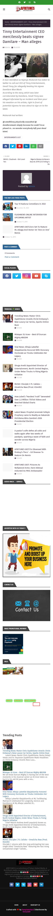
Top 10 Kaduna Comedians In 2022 (30, 204)
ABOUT (9, 701)
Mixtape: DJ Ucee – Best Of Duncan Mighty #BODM (30, 336)
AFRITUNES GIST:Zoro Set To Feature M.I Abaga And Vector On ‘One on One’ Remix (32, 230)
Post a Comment (12, 257)
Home (7, 22)
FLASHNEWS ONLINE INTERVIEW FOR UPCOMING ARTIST (31, 216)
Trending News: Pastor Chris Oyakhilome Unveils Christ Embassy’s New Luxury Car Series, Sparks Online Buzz (32, 320)
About (25, 905)
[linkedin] (41, 885)
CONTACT (18, 701)
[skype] (34, 2)
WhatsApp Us (35, 905)
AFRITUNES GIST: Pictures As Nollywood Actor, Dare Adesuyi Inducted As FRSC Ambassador (29, 468)
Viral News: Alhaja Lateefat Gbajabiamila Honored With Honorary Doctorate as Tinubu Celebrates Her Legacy (32, 351)
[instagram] (29, 2)
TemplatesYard (28, 910)
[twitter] (24, 2)
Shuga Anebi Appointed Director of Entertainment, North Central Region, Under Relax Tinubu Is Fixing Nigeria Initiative (32, 370)
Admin (7, 47)
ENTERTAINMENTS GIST (19, 22)
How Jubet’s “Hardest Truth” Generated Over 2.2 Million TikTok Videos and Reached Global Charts (32, 399)
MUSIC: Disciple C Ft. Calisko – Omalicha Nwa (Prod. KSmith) (28, 385)
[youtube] (36, 276)
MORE (36, 704)
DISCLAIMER (30, 701)
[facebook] (19, 2)
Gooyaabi (26, 912)
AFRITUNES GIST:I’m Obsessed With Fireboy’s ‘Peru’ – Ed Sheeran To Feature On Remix (30, 452)
